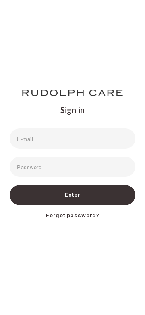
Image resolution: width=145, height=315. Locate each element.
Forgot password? (72, 215)
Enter (72, 194)
